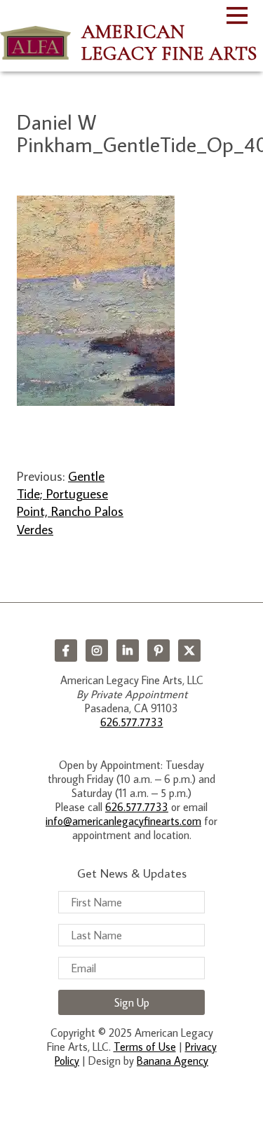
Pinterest (158, 650)
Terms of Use (145, 1047)
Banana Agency (172, 1061)
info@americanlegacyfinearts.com (123, 821)
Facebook (66, 650)
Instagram (97, 650)
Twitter (189, 650)
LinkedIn (127, 650)
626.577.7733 (131, 722)
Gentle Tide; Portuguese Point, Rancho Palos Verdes (70, 502)
